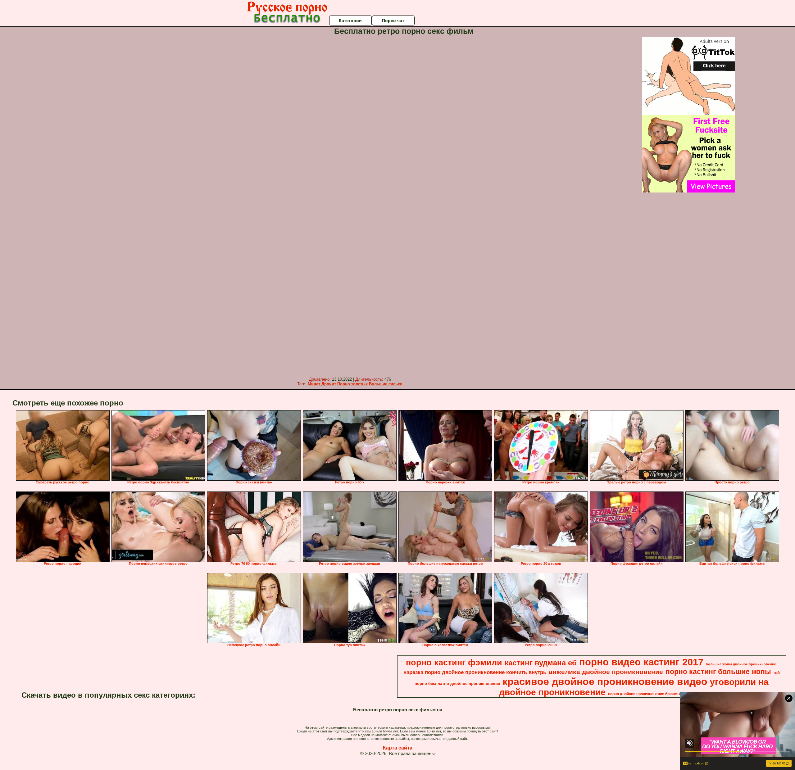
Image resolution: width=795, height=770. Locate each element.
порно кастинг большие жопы (718, 672)
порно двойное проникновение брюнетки (645, 694)
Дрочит (328, 384)
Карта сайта (397, 747)
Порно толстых (352, 384)
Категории (350, 20)
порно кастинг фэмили (454, 662)
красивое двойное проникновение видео (604, 681)
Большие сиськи (385, 384)
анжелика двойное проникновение (606, 672)
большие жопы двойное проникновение (741, 664)
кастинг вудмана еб (541, 663)
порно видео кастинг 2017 (641, 662)
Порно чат (393, 20)
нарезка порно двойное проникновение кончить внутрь (474, 672)
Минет (314, 384)
